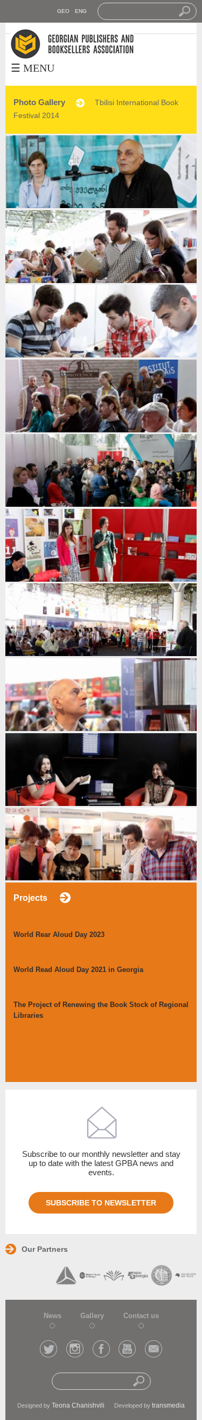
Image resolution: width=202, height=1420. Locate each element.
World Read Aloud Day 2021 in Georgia (78, 970)
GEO (63, 11)
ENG (81, 11)
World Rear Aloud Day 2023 (59, 934)
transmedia (168, 1405)
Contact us (141, 1316)
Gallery (92, 1316)
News (52, 1316)
